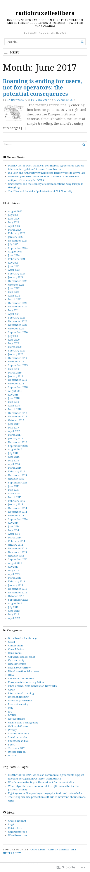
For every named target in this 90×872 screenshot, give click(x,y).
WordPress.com (17, 835)
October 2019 (16, 361)
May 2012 (13, 614)
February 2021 (16, 317)
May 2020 (13, 343)
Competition (15, 645)
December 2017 (17, 413)
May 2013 (13, 570)
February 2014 (16, 541)
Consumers (14, 652)
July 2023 (13, 262)
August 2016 (15, 449)
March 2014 (14, 537)
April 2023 (14, 269)
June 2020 (13, 339)
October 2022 (16, 284)
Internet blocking (18, 696)
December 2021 (17, 303)
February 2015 (16, 500)
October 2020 (16, 328)
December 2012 (17, 588)
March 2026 (14, 229)
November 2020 (17, 324)
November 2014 (17, 511)
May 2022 (13, 291)
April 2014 (14, 533)
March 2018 (14, 409)
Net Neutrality (16, 718)
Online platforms (18, 726)
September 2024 (18, 248)
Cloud (11, 641)
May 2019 (13, 368)
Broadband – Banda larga (23, 638)
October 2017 (16, 420)
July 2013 (13, 566)
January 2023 (15, 277)
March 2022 (14, 299)
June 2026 (13, 218)
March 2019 (14, 372)
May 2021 (13, 310)
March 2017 (14, 434)
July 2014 (13, 522)
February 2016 (16, 471)
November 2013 (17, 552)
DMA (11, 675)
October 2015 (16, 478)
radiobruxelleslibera (45, 13)
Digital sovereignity (19, 667)
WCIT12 (12, 755)
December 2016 (17, 442)
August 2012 (15, 603)
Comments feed (17, 831)
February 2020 (16, 350)
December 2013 (17, 548)
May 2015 (13, 489)
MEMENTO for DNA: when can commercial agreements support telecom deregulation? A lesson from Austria (46, 167)
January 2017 (15, 438)
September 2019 (18, 365)
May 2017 (13, 427)
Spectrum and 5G (18, 740)
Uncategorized (17, 751)
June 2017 (13, 423)
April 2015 (14, 493)
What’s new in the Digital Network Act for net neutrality (41, 782)
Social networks (17, 737)
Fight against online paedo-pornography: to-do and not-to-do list (45, 793)
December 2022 (17, 281)
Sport (11, 744)
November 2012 (17, 592)
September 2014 (18, 519)
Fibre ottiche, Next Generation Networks (32, 685)
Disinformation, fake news (23, 671)
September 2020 (18, 332)
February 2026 (16, 233)
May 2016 (13, 460)
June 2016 (13, 456)
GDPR (11, 689)
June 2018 (13, 398)
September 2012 (18, 599)
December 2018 (17, 379)
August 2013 (15, 563)
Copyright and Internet (21, 656)
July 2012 (13, 607)
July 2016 (13, 453)
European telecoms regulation (26, 682)
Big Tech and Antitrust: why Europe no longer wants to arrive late (46, 172)
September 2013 (18, 559)
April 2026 (14, 226)
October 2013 (16, 555)
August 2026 (15, 211)
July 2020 (13, 335)
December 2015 (17, 475)
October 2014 (16, 515)
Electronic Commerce (21, 678)
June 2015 (13, 486)
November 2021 (17, 306)
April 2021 (14, 313)
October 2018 (16, 383)
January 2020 (15, 354)
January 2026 (15, 236)
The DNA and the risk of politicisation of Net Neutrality (40, 191)
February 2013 (16, 581)
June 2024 (13, 255)
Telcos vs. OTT (16, 748)
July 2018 (13, 394)
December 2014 (17, 508)
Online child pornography (23, 722)
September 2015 (18, 482)
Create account (17, 820)
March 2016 (14, 467)
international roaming (21, 693)
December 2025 (17, 240)
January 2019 (15, 376)
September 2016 (18, 445)
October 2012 (16, 596)
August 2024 (15, 251)
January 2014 (15, 544)
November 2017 (17, 416)
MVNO (12, 715)
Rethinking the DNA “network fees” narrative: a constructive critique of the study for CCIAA (44, 178)
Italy (10, 707)
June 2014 (13, 526)
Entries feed (15, 828)
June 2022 (13, 288)
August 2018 (15, 390)
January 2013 (15, 585)
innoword (15, 99)
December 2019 (17, 358)
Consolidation (16, 649)
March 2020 (14, 346)
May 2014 (13, 530)
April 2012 (14, 618)
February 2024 (16, 258)
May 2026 (13, 222)
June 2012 (13, 610)
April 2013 (14, 574)
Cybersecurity (16, 660)
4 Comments (63, 99)
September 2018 (18, 387)
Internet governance (20, 700)
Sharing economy (18, 733)
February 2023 (16, 273)
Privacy (12, 730)
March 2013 (14, 577)
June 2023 (13, 266)
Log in (11, 824)
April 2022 (14, 295)
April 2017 (14, 431)
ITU (10, 711)
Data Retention (17, 663)
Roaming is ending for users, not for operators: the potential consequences (42, 87)
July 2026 (13, 214)
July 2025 (13, 244)
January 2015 (15, 504)
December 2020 (17, 321)
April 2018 (14, 405)
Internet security (18, 704)
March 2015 (14, 497)
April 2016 (14, 464)
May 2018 (13, 401)
